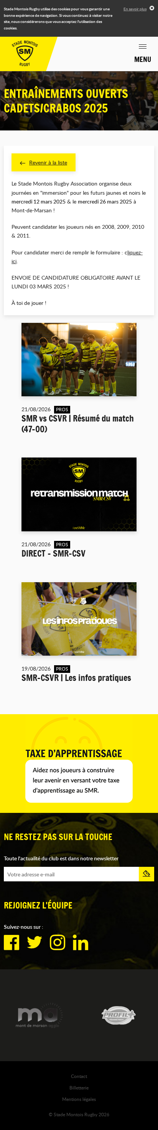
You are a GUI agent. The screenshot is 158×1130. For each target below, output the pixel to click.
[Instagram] (57, 942)
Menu (142, 59)
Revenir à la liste (48, 162)
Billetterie (79, 1087)
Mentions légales (79, 1099)
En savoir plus (134, 8)
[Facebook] (11, 942)
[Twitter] (34, 942)
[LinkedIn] (80, 942)
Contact (79, 1076)
